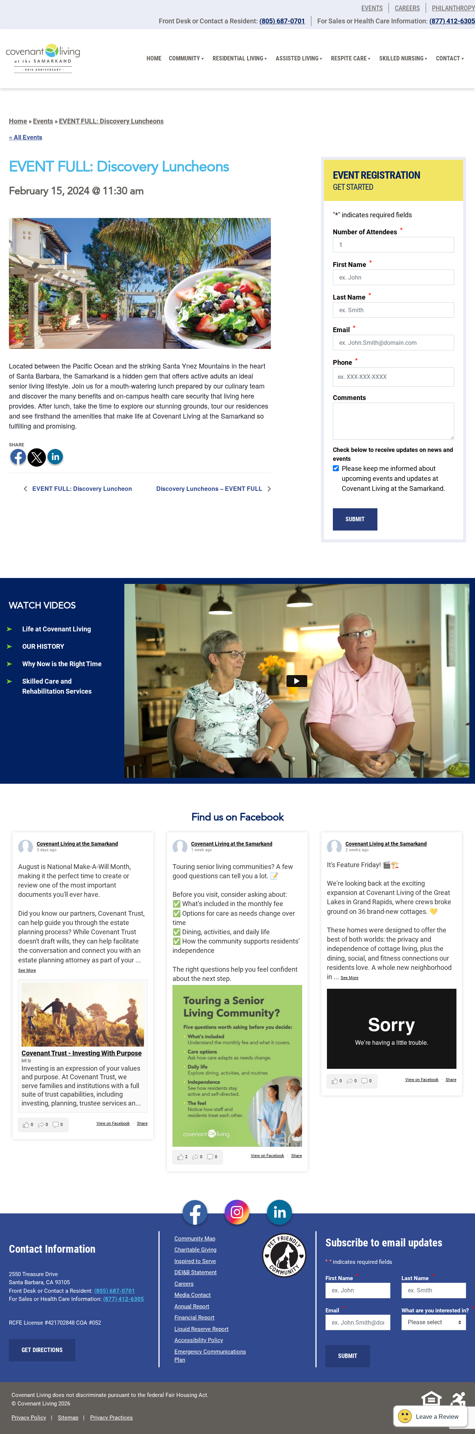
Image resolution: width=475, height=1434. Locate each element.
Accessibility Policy (198, 1340)
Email (344, 329)
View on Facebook (113, 1123)
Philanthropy (453, 8)
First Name (352, 263)
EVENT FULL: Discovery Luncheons (111, 121)
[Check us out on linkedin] (280, 1213)
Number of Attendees (368, 231)
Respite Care (349, 58)
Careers (407, 8)
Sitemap (68, 1417)
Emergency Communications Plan (210, 1356)
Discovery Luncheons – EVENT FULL (210, 488)
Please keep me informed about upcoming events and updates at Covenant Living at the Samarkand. (393, 478)
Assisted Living (297, 58)
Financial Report (194, 1317)
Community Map (194, 1238)
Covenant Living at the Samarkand (77, 844)
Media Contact (192, 1295)
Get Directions (42, 1350)
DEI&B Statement (195, 1272)
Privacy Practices (111, 1417)
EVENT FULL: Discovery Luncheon (81, 488)
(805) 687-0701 (282, 21)
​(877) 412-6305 (452, 21)
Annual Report (191, 1306)
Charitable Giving (195, 1249)
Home (154, 58)
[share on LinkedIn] (55, 457)
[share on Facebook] (18, 457)
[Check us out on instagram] (237, 1213)
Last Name (352, 296)
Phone (345, 361)
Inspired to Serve (195, 1261)
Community (184, 58)
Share (142, 1123)
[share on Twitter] (36, 457)
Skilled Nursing (401, 58)
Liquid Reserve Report (201, 1329)
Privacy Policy (29, 1417)
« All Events (25, 137)
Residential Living (238, 58)
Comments (349, 398)
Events (372, 8)
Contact (448, 58)
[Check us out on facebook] (195, 1213)
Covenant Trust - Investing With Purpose (82, 1053)
